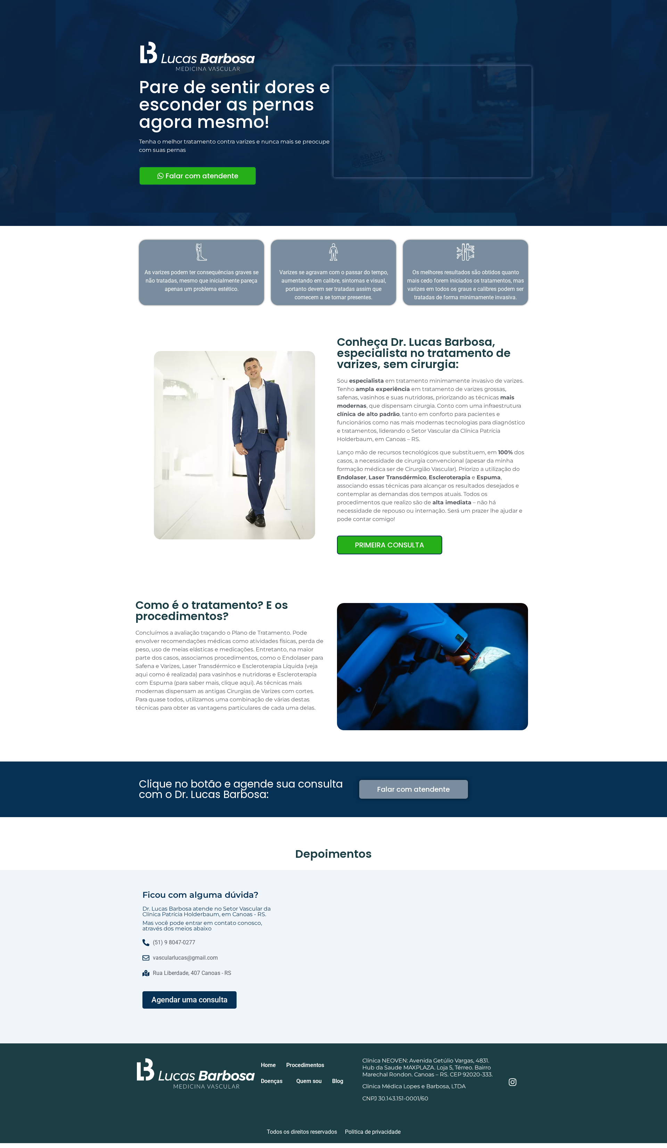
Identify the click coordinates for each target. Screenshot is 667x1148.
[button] (307, 1065)
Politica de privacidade (373, 1132)
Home (268, 1065)
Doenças (271, 1081)
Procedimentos (305, 1065)
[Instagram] (512, 1082)
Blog (337, 1081)
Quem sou (309, 1081)
